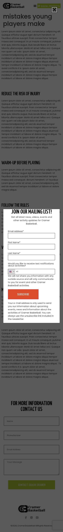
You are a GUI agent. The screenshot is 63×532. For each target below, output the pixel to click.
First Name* (14, 242)
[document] (31, 266)
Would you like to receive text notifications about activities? (31, 265)
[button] (54, 9)
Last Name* (14, 253)
